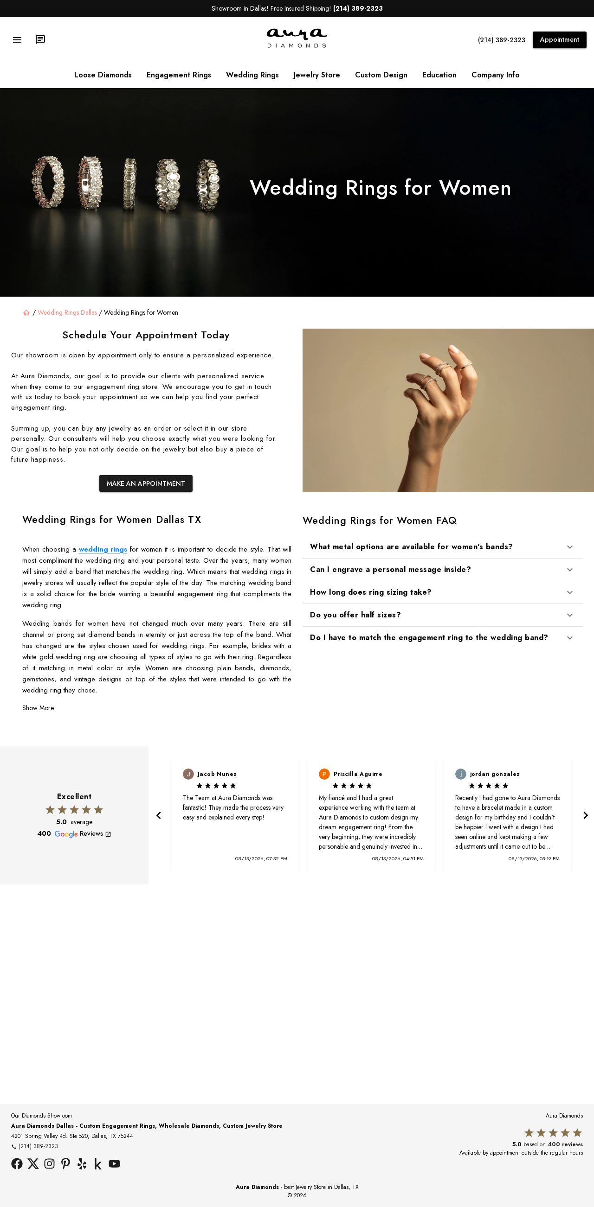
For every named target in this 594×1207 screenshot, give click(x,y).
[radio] (50, 809)
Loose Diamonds (103, 75)
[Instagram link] (49, 1165)
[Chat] (40, 40)
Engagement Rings (179, 75)
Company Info (495, 75)
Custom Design (381, 75)
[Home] (26, 313)
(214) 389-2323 (501, 39)
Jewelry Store (317, 75)
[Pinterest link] (65, 1165)
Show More (38, 707)
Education (439, 75)
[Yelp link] (82, 1165)
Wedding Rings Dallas (67, 312)
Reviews (91, 833)
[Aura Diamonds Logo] (297, 46)
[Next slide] (584, 815)
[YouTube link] (114, 1165)
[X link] (33, 1165)
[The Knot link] (98, 1165)
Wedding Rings (252, 75)
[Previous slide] (157, 815)
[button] (443, 547)
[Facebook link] (17, 1165)
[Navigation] (17, 40)
